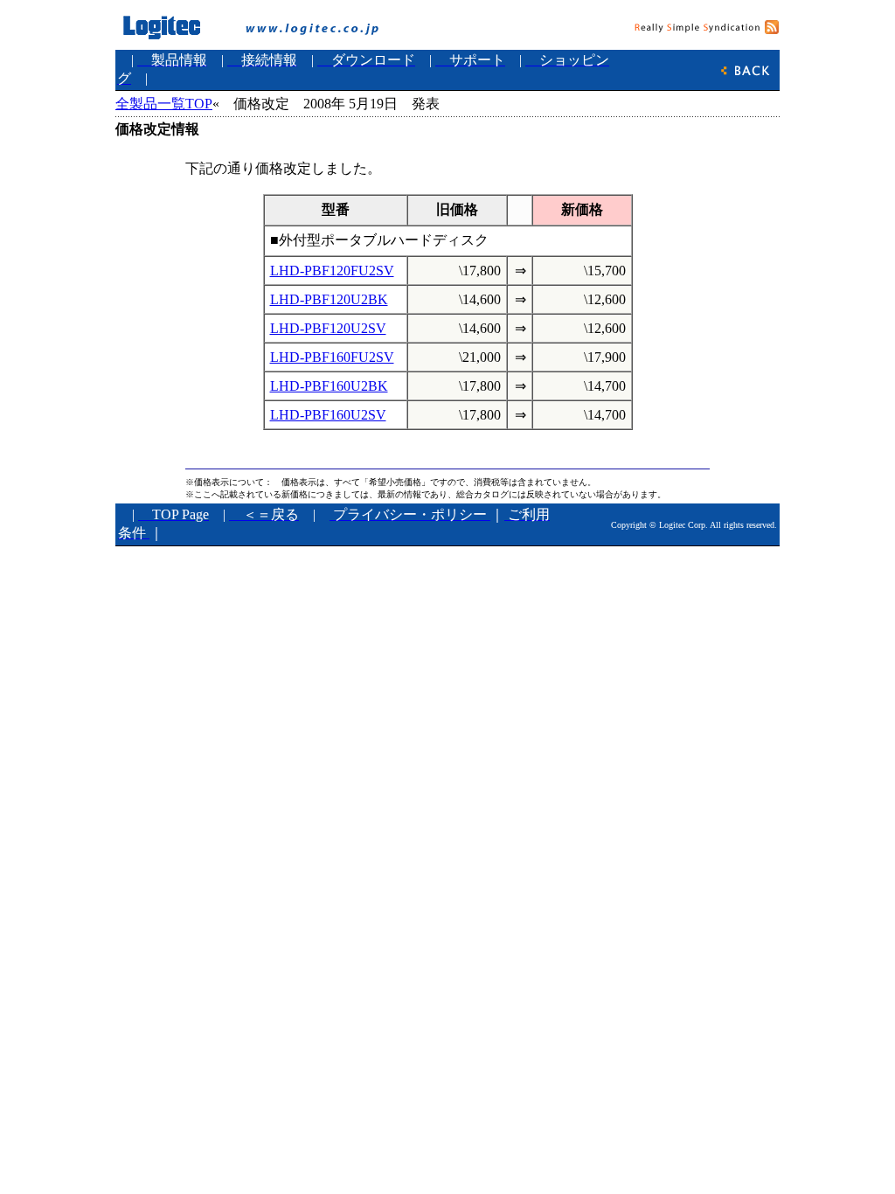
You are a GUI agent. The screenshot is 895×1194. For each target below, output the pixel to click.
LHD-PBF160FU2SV (332, 357)
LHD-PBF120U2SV (328, 328)
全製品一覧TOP (163, 103)
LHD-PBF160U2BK (329, 385)
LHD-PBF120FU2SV (332, 270)
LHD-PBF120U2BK (329, 299)
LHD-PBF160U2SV (328, 414)
